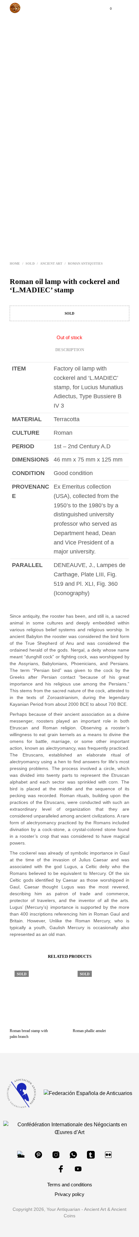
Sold (30, 263)
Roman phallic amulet (89, 1031)
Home (15, 263)
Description (69, 349)
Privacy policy (69, 1194)
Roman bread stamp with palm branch (29, 1034)
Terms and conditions (69, 1184)
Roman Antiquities (85, 263)
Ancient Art (51, 263)
